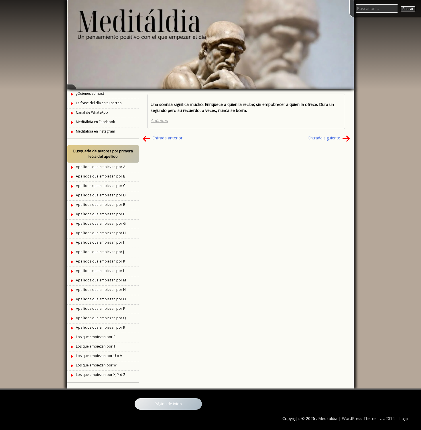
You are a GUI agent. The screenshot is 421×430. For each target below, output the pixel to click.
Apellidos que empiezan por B (100, 176)
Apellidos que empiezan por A (100, 166)
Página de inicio (168, 403)
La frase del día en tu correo (99, 102)
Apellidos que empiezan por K (100, 261)
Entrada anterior (167, 138)
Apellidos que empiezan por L (100, 270)
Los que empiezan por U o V (99, 355)
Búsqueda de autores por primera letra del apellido (103, 153)
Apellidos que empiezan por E (100, 204)
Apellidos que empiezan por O (101, 299)
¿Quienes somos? (90, 93)
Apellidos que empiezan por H (101, 232)
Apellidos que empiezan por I (100, 242)
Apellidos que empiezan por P (100, 308)
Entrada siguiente (324, 138)
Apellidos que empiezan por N (101, 289)
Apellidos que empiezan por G (101, 223)
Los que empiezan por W (96, 365)
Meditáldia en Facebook (95, 121)
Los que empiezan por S (95, 336)
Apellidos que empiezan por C (100, 185)
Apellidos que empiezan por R (100, 327)
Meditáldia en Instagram (95, 131)
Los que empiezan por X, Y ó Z (100, 374)
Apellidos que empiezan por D (101, 195)
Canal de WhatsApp (92, 112)
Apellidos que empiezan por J (100, 251)
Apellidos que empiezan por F (100, 214)
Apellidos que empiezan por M (101, 280)
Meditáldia (327, 418)
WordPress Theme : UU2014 (368, 418)
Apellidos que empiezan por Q (101, 317)
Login (404, 418)
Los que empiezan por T (95, 346)
